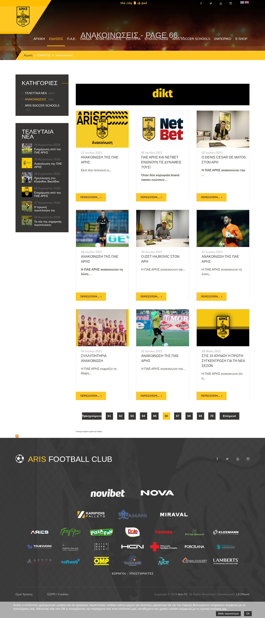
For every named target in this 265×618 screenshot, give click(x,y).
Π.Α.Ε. (71, 39)
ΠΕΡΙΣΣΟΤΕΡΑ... (89, 197)
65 (155, 416)
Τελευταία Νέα (40, 93)
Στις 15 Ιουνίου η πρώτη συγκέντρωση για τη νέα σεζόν (223, 361)
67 (177, 416)
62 (120, 416)
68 (189, 416)
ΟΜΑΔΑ (86, 39)
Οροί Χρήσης (24, 594)
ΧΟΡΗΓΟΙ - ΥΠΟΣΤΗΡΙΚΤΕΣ (133, 573)
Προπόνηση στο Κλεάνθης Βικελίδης (46, 179)
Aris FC (183, 594)
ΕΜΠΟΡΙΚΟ (222, 39)
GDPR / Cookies (58, 594)
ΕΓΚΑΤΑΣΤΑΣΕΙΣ (156, 39)
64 (143, 416)
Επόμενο (229, 416)
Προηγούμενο (92, 416)
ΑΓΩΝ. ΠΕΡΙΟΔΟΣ (109, 39)
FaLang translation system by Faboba (89, 431)
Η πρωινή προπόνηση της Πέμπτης (44, 210)
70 (211, 416)
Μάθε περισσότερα (228, 613)
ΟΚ (248, 613)
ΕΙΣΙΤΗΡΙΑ (133, 39)
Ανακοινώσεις (39, 99)
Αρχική (28, 55)
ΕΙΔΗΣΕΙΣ (56, 39)
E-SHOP (241, 39)
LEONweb (242, 594)
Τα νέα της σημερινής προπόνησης (48, 223)
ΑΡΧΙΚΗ (39, 39)
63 (132, 416)
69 (200, 416)
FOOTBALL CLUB (70, 459)
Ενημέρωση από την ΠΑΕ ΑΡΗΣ (47, 150)
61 (109, 416)
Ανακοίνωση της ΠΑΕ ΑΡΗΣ (48, 165)
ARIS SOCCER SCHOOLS (191, 39)
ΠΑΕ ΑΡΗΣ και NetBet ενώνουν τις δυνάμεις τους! (161, 162)
